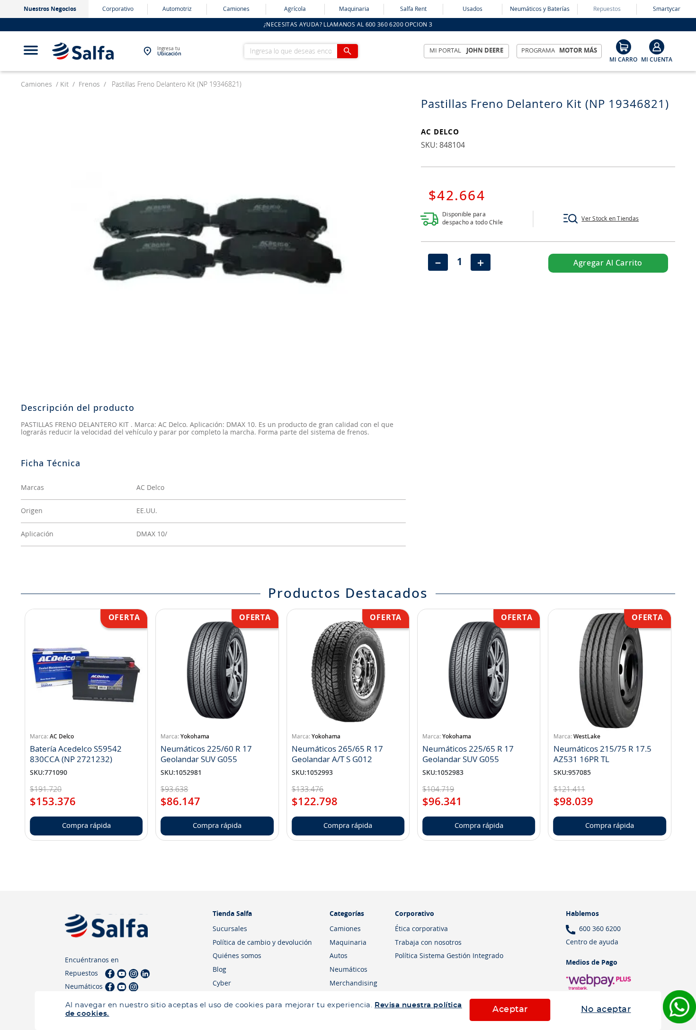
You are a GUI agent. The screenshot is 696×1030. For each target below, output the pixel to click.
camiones (36, 84)
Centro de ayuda (592, 942)
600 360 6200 (600, 929)
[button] (601, 218)
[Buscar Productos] (347, 51)
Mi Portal (466, 51)
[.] (656, 51)
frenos (89, 84)
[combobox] (301, 51)
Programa (559, 51)
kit (64, 84)
